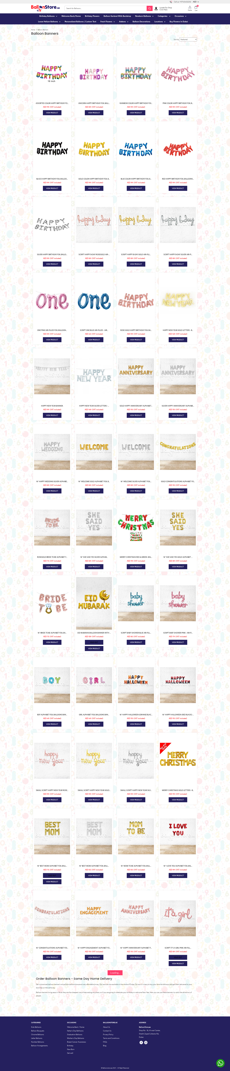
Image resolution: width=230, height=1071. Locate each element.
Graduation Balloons (74, 1034)
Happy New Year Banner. (52, 406)
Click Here (163, 10)
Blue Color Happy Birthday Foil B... (136, 179)
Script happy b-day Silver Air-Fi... (178, 254)
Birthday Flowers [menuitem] (92, 16)
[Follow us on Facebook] (141, 1042)
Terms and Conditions (111, 1038)
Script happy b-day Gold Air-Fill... (136, 254)
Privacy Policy (108, 1034)
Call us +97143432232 (182, 2)
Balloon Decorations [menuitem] (141, 21)
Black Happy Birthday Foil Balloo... (52, 179)
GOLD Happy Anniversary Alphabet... (136, 406)
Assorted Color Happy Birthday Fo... (52, 103)
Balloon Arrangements (39, 1046)
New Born (70, 1049)
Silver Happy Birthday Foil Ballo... (52, 254)
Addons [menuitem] (122, 21)
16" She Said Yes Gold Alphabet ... (177, 557)
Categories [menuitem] (163, 16)
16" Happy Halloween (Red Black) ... (178, 715)
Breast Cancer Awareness (76, 1042)
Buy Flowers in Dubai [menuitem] (179, 21)
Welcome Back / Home (75, 1027)
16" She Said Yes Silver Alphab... (94, 557)
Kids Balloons (36, 1027)
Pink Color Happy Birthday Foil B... (178, 103)
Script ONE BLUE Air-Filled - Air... (94, 330)
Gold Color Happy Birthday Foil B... (94, 179)
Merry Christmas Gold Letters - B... (178, 790)
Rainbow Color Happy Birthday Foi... (136, 103)
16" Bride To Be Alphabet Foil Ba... (52, 633)
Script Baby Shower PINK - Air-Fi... (178, 633)
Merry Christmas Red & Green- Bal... (136, 557)
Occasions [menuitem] (179, 16)
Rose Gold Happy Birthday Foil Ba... (136, 330)
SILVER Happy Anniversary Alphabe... (178, 406)
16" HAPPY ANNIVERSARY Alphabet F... (136, 948)
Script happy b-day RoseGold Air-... (94, 254)
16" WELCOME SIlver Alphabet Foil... (136, 481)
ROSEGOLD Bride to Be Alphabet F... (52, 557)
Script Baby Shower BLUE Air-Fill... (136, 633)
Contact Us (107, 1031)
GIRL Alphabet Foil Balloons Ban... (94, 715)
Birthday (70, 1046)
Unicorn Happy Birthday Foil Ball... (94, 103)
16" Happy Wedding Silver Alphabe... (52, 481)
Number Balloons (37, 1042)
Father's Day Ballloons (75, 1031)
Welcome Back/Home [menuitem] (71, 16)
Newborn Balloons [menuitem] (143, 16)
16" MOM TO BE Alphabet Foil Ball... (136, 866)
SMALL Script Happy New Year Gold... (94, 790)
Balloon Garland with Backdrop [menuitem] (117, 16)
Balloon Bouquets (37, 1031)
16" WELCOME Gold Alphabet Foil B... (94, 481)
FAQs (105, 1042)
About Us (106, 1027)
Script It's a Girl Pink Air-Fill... (178, 948)
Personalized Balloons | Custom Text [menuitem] (80, 21)
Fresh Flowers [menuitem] (106, 21)
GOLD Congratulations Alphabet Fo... (178, 481)
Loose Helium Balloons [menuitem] (48, 21)
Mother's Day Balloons (75, 1038)
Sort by (176, 39)
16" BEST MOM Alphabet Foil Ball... (52, 866)
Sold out (94, 642)
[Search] (150, 8)
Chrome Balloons (37, 1034)
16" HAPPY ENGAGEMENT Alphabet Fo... (94, 948)
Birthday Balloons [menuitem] (47, 16)
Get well (70, 1053)
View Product (52, 113)
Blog (104, 1046)
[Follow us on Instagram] (145, 1042)
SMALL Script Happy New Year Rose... (52, 790)
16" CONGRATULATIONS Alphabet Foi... (52, 948)
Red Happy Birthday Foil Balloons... (178, 179)
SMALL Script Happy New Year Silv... (136, 790)
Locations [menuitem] (158, 21)
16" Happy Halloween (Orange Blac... (136, 715)
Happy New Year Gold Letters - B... (178, 330)
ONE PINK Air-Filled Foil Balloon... (52, 330)
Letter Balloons (36, 1038)
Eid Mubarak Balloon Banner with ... (94, 633)
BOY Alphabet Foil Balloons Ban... (52, 715)
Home (33, 30)
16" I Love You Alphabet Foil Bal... (178, 866)
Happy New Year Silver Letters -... (94, 406)
